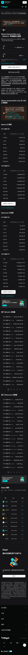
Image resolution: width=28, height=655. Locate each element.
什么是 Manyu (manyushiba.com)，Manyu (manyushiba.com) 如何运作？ (12, 114)
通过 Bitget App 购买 (14, 72)
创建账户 (14, 576)
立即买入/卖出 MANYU (14, 67)
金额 (4, 46)
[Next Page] (22, 389)
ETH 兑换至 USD (19, 118)
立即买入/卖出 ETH (8, 292)
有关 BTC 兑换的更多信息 (7, 207)
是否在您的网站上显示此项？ (8, 63)
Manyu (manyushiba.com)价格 (18, 12)
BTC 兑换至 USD (9, 118)
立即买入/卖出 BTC (8, 203)
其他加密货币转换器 (17, 116)
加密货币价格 (8, 12)
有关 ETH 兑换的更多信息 (7, 296)
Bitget (2, 12)
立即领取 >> (10, 24)
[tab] (14, 608)
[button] (14, 608)
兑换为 (4, 54)
